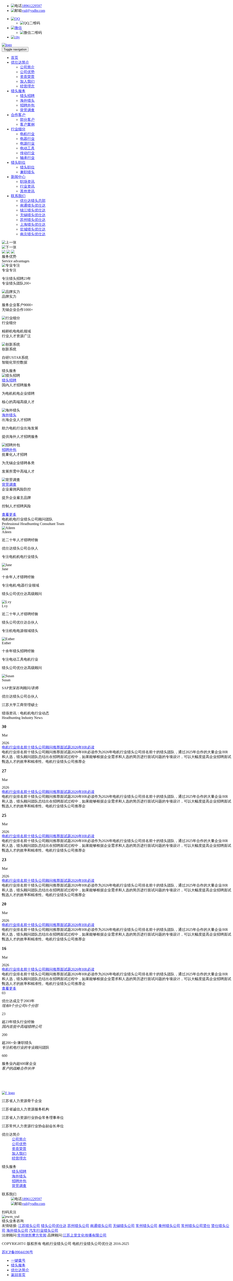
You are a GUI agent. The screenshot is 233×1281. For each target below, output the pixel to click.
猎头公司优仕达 (53, 1226)
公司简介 (27, 67)
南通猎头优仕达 (33, 205)
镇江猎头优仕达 (33, 210)
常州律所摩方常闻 (31, 1235)
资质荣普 (27, 77)
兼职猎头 (27, 172)
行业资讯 (27, 186)
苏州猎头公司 (78, 1226)
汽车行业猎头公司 (43, 1230)
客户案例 (27, 124)
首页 (14, 57)
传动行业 (27, 153)
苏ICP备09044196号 (17, 1252)
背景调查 (27, 110)
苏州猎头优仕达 (33, 220)
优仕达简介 (20, 62)
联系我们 (18, 196)
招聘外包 (27, 105)
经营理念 (27, 86)
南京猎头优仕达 (33, 234)
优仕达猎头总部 (33, 201)
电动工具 (27, 148)
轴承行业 (27, 158)
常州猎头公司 (146, 1226)
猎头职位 (18, 162)
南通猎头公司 (101, 1226)
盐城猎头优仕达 (33, 229)
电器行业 (27, 139)
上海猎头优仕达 (33, 224)
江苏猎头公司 (29, 1226)
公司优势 (27, 72)
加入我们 (27, 81)
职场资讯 (27, 181)
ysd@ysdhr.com (33, 10)
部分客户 (27, 119)
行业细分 (18, 129)
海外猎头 (27, 100)
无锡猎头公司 (124, 1226)
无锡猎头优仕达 (33, 215)
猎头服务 (18, 91)
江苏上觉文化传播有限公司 (84, 1235)
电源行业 (27, 143)
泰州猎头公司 (169, 1226)
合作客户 (18, 115)
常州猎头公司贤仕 (195, 1226)
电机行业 (27, 134)
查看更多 (9, 514)
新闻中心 (18, 177)
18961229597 (32, 6)
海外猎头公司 (17, 1230)
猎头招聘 (27, 96)
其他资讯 (27, 191)
